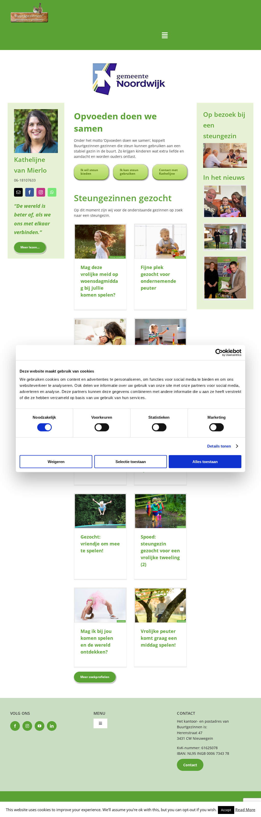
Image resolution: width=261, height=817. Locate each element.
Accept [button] (226, 810)
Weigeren (56, 461)
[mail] (18, 192)
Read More (245, 809)
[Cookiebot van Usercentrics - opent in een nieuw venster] (219, 352)
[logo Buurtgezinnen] (29, 4)
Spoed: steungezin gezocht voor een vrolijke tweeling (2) (160, 550)
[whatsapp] (52, 192)
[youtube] (39, 726)
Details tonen (219, 446)
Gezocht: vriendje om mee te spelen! (100, 544)
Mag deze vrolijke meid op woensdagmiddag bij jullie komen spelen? (99, 281)
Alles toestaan (205, 461)
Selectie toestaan (130, 461)
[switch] (102, 427)
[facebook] (29, 192)
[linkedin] (52, 726)
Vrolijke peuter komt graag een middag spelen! (159, 638)
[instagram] (40, 192)
